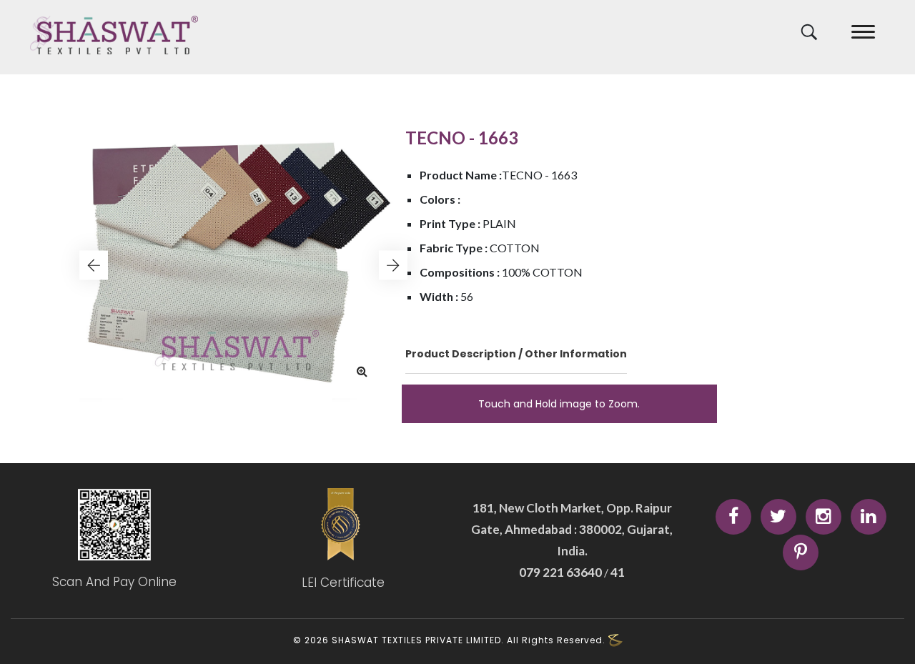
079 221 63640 (561, 572)
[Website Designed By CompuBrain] (615, 640)
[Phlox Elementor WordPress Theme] (114, 35)
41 (616, 572)
